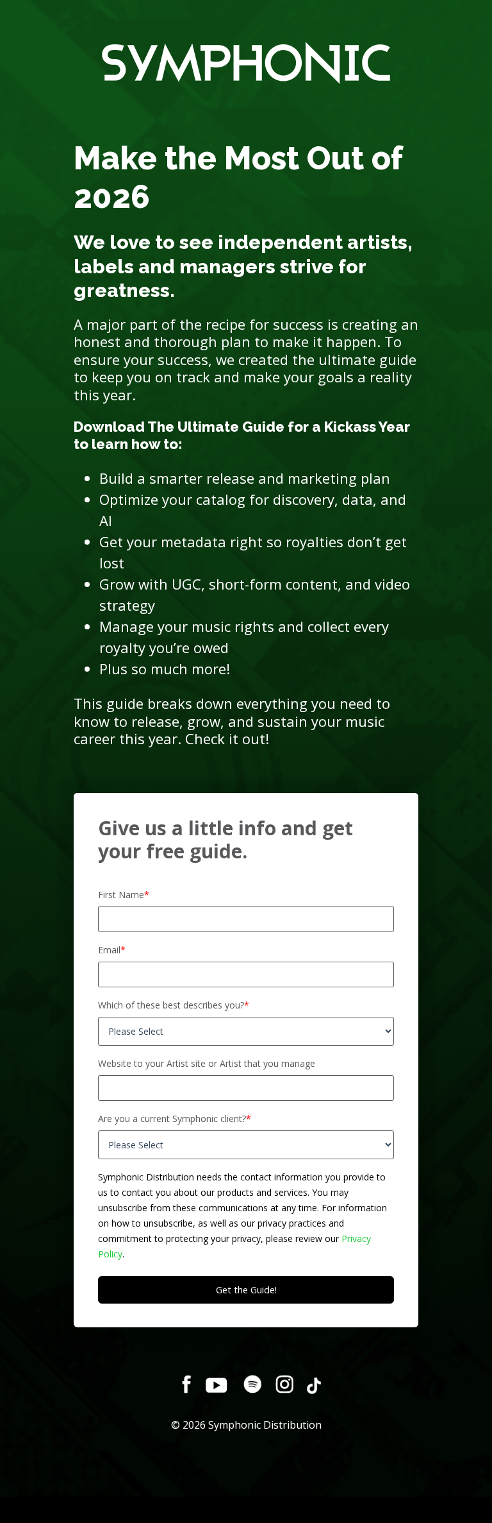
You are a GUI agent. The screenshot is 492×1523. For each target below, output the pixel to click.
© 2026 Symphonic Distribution (246, 1425)
